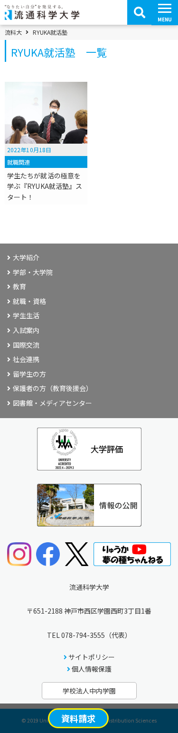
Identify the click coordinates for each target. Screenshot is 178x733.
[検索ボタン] (139, 12)
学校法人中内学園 (89, 690)
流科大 (13, 32)
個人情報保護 (92, 669)
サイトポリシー (91, 657)
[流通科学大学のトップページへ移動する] (42, 16)
